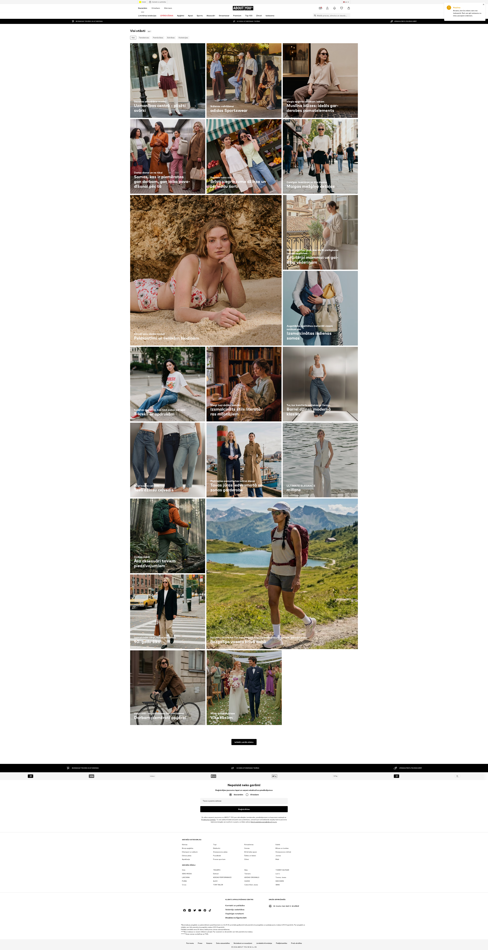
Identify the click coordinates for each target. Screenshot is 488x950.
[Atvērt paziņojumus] (334, 8)
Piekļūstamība (281, 943)
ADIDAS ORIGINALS (251, 877)
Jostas (278, 856)
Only (183, 870)
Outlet (144, 2)
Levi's (278, 874)
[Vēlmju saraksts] (341, 8)
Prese (200, 943)
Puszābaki (217, 856)
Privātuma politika (208, 820)
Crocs (184, 885)
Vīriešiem (155, 8)
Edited (215, 874)
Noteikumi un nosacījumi (243, 943)
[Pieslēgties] (327, 8)
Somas (247, 848)
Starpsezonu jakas (220, 852)
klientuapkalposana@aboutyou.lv (264, 822)
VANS (278, 885)
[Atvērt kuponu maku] (320, 8)
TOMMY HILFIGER (282, 870)
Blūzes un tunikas (282, 848)
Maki (277, 859)
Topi (215, 845)
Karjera (209, 943)
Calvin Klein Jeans (251, 885)
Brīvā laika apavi (250, 852)
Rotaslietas (249, 845)
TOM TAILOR (218, 885)
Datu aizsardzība (223, 943)
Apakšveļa (186, 859)
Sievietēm (142, 8)
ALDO (215, 881)
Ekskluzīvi (216, 848)
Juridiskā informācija (264, 943)
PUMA (184, 881)
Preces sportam (219, 859)
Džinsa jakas (186, 856)
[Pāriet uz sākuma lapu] (195, 901)
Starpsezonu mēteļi (283, 852)
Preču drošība (296, 943)
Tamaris (247, 874)
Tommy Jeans (281, 877)
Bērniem (168, 8)
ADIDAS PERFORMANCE (222, 877)
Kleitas (184, 845)
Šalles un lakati (250, 856)
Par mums (190, 943)
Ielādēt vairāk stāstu (244, 742)
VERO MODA (187, 874)
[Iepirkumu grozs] (348, 8)
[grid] (244, 384)
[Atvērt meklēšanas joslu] (314, 15)
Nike (246, 870)
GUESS (247, 881)
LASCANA (186, 877)
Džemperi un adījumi (190, 852)
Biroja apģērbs (187, 848)
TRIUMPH (216, 870)
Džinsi (246, 859)
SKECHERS (280, 881)
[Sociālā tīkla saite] (184, 910)
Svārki (278, 845)
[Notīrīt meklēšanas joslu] (348, 15)
